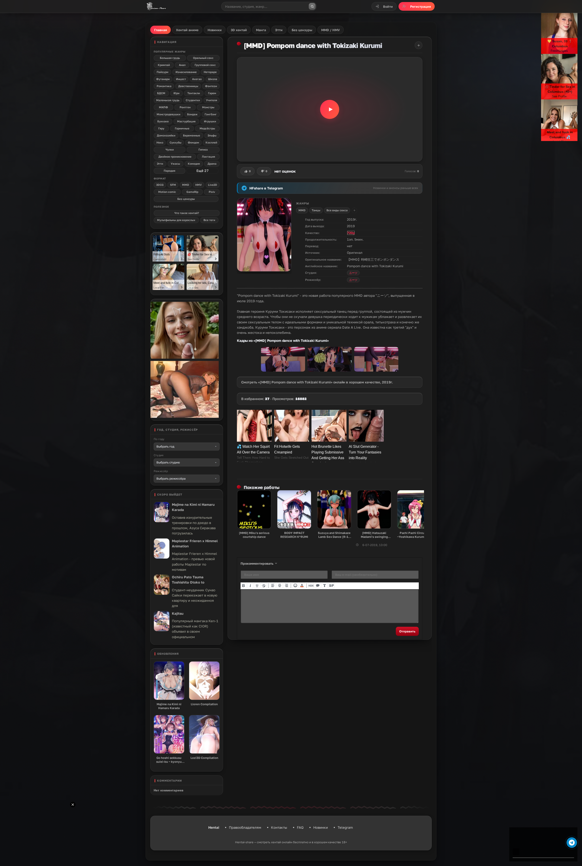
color (302, 585)
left (273, 585)
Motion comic (167, 192)
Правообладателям (245, 827)
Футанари (163, 79)
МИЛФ (163, 107)
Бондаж (192, 114)
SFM (173, 184)
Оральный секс (203, 58)
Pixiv (212, 192)
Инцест (181, 79)
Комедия (194, 163)
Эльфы (212, 135)
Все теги (209, 220)
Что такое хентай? (186, 213)
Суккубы (175, 142)
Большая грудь (170, 58)
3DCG (160, 184)
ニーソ (353, 272)
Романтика (164, 86)
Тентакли (193, 93)
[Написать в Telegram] (572, 842)
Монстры (208, 107)
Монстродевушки (168, 114)
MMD (302, 210)
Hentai (213, 827)
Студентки (193, 100)
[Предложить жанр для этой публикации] (354, 210)
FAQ (300, 827)
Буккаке (163, 121)
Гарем (212, 93)
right (286, 585)
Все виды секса (337, 210)
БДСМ (161, 93)
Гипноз (203, 149)
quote (318, 585)
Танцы (316, 210)
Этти (160, 163)
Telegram (345, 827)
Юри (176, 93)
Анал (182, 65)
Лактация (208, 156)
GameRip (192, 192)
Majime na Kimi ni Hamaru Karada (193, 507)
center (280, 585)
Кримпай (164, 65)
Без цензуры (186, 199)
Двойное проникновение (174, 156)
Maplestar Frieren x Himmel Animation (195, 543)
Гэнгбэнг (211, 114)
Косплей (211, 142)
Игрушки (210, 121)
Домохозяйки (166, 135)
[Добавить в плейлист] (418, 45)
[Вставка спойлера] (331, 585)
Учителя (211, 100)
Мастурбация (186, 121)
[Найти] (312, 6)
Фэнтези (211, 86)
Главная (160, 30)
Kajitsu (177, 613)
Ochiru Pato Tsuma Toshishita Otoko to (188, 579)
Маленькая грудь (167, 100)
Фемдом (193, 142)
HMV (198, 184)
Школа (212, 79)
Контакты (279, 827)
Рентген (185, 107)
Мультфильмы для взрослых (176, 220)
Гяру (161, 128)
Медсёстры (207, 128)
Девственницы (188, 86)
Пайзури (162, 72)
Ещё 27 (202, 171)
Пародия (169, 170)
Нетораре (210, 72)
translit (325, 585)
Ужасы (175, 163)
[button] (329, 109)
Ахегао (197, 79)
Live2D (212, 184)
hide (311, 585)
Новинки (320, 827)
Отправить (407, 631)
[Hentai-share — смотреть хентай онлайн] (156, 6)
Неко (159, 142)
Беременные (191, 135)
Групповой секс (205, 65)
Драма (212, 163)
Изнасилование (186, 72)
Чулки (170, 149)
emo (295, 585)
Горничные (182, 128)
